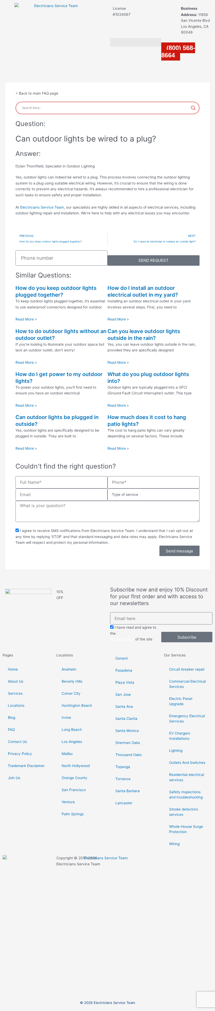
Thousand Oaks (128, 755)
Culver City (71, 693)
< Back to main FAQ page (36, 93)
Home (13, 669)
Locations (16, 705)
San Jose (123, 694)
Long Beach (72, 729)
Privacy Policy (122, 639)
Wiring (174, 844)
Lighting (175, 750)
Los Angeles (72, 742)
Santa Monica (127, 731)
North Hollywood (76, 766)
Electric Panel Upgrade (180, 701)
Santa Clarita (126, 718)
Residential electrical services (186, 777)
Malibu (67, 754)
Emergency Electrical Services (187, 718)
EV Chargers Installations (179, 736)
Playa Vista (124, 682)
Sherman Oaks (127, 743)
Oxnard (121, 658)
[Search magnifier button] (193, 108)
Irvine (66, 717)
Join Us (14, 778)
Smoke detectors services (183, 812)
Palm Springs (73, 814)
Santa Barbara (127, 791)
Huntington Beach (77, 705)
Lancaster (123, 803)
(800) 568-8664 (178, 51)
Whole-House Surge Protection (186, 829)
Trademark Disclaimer (26, 766)
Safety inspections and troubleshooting (186, 794)
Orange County (74, 778)
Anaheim (69, 669)
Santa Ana (124, 706)
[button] (135, 42)
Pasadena (123, 670)
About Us (15, 681)
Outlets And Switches (187, 762)
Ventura (68, 802)
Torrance (123, 779)
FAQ (11, 729)
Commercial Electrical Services (187, 684)
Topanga (122, 767)
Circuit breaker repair (187, 669)
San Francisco (74, 790)
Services (15, 693)
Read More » (26, 319)
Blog (11, 717)
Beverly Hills (72, 681)
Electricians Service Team (42, 207)
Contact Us (17, 742)
